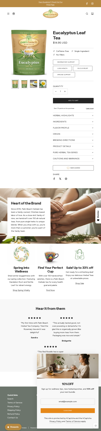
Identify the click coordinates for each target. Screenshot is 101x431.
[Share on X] (60, 179)
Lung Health (62, 68)
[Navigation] (8, 13)
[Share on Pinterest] (66, 179)
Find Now (50, 290)
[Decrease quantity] (56, 91)
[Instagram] (92, 3)
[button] (9, 53)
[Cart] (92, 13)
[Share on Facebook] (54, 179)
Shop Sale (79, 283)
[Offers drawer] (13, 13)
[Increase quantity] (65, 91)
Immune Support (64, 75)
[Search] (87, 13)
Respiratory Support (66, 62)
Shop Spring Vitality (21, 290)
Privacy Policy (56, 421)
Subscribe (68, 410)
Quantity (58, 86)
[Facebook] (87, 3)
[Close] (94, 358)
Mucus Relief (82, 68)
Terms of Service (73, 421)
